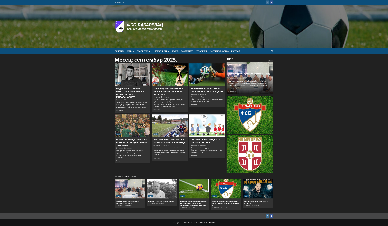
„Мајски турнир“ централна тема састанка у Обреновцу (127, 202)
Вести (118, 83)
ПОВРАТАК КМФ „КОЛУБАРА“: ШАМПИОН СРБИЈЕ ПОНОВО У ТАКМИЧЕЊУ (131, 142)
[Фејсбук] (271, 2)
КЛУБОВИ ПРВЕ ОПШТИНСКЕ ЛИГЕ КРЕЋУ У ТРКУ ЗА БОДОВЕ (207, 90)
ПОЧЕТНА (119, 51)
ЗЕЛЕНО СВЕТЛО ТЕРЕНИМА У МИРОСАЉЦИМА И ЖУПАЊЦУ (169, 141)
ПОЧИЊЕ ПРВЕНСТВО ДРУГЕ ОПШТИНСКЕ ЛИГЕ (205, 141)
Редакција (120, 100)
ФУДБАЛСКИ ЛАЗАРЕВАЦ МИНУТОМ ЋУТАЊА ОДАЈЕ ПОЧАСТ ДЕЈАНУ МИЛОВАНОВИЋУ (130, 92)
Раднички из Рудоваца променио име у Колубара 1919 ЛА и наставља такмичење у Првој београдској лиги (193, 203)
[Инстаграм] (267, 2)
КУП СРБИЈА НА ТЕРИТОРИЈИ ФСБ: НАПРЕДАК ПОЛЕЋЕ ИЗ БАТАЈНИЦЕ (168, 91)
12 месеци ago (128, 148)
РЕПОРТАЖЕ (201, 51)
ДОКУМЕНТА (187, 51)
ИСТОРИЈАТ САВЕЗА (219, 51)
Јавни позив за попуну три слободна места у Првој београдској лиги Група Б (225, 203)
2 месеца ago (224, 207)
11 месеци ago (128, 100)
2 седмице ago (128, 205)
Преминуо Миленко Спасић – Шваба (245, 78)
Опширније (119, 110)
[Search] (272, 51)
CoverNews (200, 223)
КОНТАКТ (235, 51)
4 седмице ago (240, 80)
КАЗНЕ (175, 51)
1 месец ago (192, 207)
